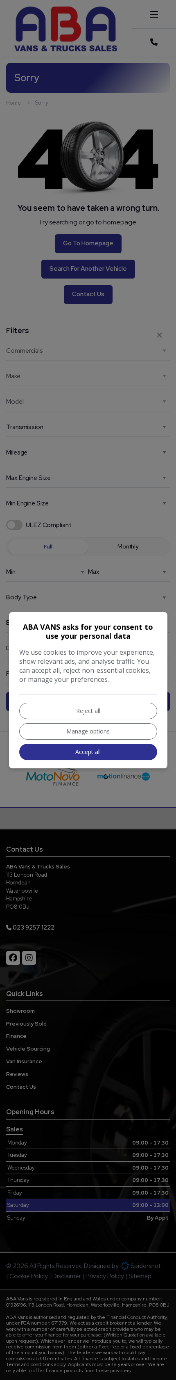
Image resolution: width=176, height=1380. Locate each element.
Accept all (88, 752)
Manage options (88, 731)
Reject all (88, 711)
